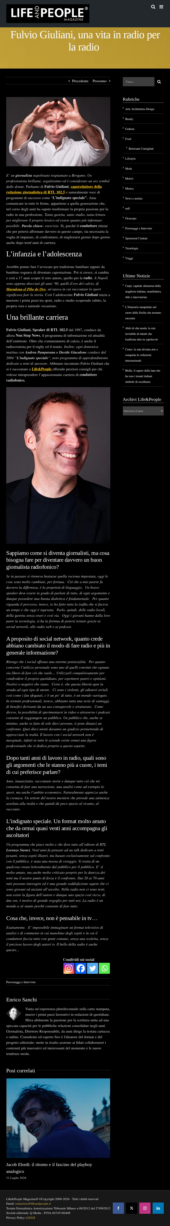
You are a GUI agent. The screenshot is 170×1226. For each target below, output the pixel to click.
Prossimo (100, 80)
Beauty (129, 119)
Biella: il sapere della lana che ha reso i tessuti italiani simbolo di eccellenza (142, 376)
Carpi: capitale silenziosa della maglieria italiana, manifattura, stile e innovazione (143, 291)
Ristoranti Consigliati (141, 148)
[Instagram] (68, 968)
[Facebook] (80, 968)
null (127, 208)
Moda (128, 168)
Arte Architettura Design (139, 109)
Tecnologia (131, 248)
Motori (129, 178)
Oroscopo (130, 218)
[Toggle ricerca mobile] (153, 7)
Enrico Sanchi (21, 1000)
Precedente (80, 80)
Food (128, 139)
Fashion (129, 129)
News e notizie (133, 198)
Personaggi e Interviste (21, 982)
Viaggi (129, 258)
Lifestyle (130, 158)
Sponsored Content (136, 238)
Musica (129, 188)
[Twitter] (92, 968)
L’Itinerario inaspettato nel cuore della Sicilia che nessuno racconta (143, 312)
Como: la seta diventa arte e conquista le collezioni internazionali (141, 354)
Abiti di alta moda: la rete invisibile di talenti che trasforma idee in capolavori (141, 333)
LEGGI (30, 1217)
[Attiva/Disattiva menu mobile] (161, 7)
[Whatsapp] (104, 968)
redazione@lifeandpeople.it (33, 1203)
